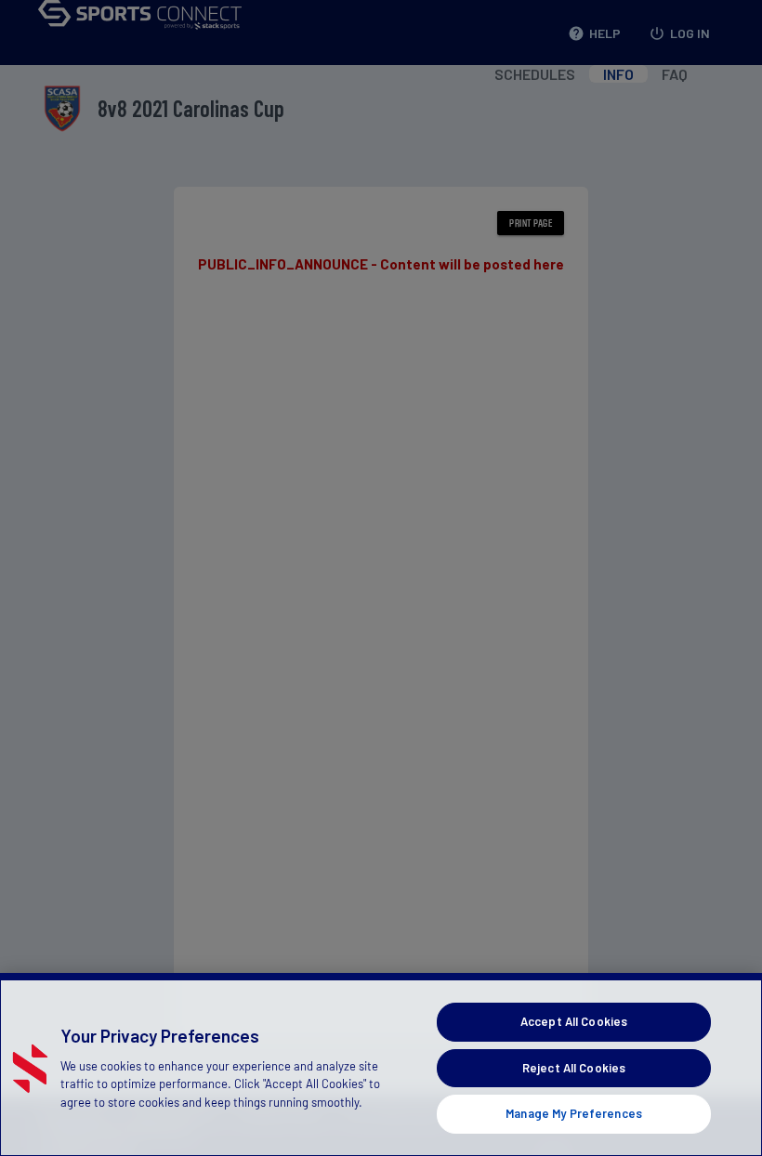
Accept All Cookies (573, 1021)
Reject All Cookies (573, 1067)
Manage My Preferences (574, 1113)
